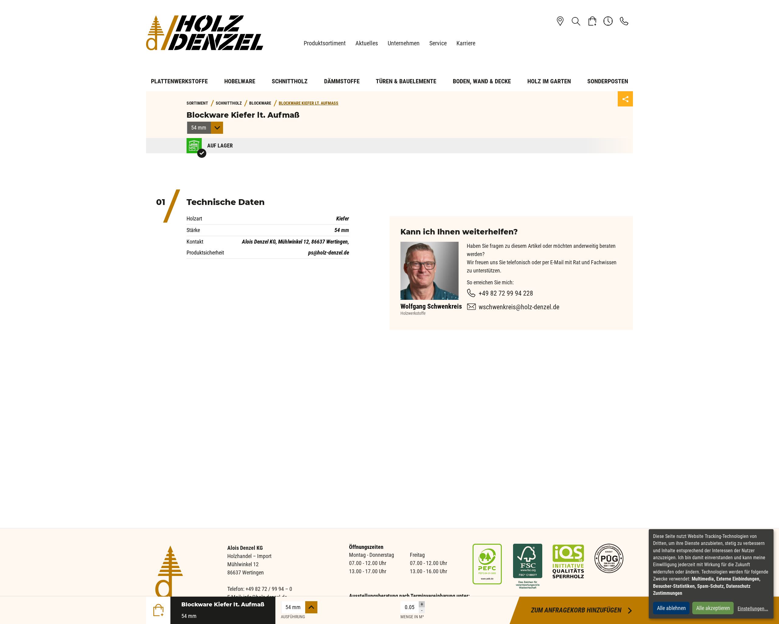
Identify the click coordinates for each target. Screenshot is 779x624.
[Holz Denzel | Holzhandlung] (207, 32)
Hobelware (239, 81)
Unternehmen (404, 43)
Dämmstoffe (342, 81)
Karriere (465, 43)
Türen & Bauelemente (406, 81)
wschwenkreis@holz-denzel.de (519, 307)
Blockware (260, 103)
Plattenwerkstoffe (179, 81)
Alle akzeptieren (713, 608)
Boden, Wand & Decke (482, 81)
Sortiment (197, 103)
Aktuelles (366, 43)
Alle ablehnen (671, 608)
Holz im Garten (549, 81)
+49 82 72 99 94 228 (506, 293)
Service (438, 43)
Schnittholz (290, 81)
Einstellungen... (753, 609)
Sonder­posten (607, 81)
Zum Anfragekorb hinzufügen (582, 610)
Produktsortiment (325, 43)
